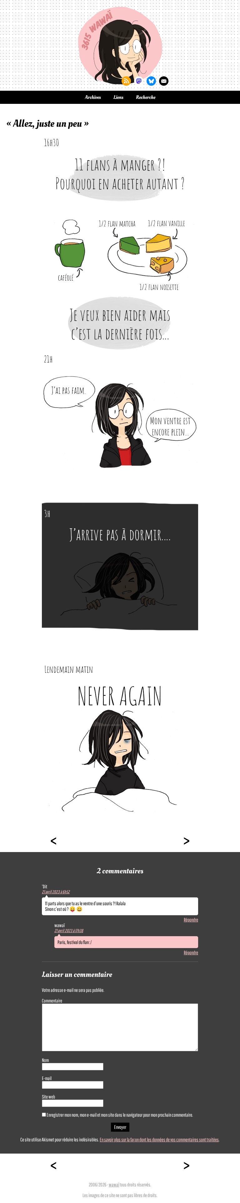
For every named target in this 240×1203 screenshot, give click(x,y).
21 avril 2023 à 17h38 (68, 930)
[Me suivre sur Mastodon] (138, 81)
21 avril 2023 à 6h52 (56, 891)
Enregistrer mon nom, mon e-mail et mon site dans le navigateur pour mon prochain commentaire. (120, 1115)
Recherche (145, 97)
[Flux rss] (126, 81)
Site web (48, 1096)
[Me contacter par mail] (163, 81)
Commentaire (52, 1000)
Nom (45, 1060)
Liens (118, 97)
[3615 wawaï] (120, 45)
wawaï (114, 1184)
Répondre (191, 919)
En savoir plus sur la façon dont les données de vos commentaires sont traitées (159, 1139)
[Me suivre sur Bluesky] (151, 81)
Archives (93, 97)
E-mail (47, 1078)
